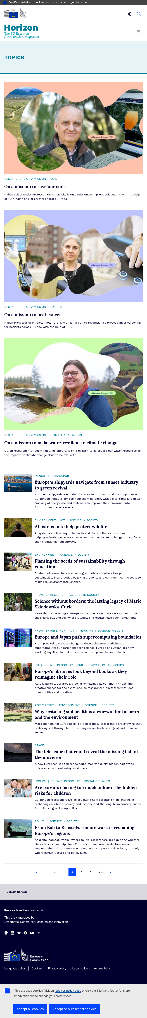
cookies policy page (68, 990)
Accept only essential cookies (74, 1009)
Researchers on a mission (25, 178)
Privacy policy (57, 968)
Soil (53, 178)
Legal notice (80, 968)
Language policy (15, 968)
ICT (62, 520)
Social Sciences (97, 781)
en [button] (130, 14)
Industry (42, 475)
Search (139, 14)
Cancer (56, 306)
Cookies (37, 968)
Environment (45, 520)
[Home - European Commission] (15, 12)
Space (39, 745)
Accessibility (102, 968)
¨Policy (40, 781)
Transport (62, 475)
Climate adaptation (66, 435)
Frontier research (50, 594)
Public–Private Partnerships (100, 665)
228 (101, 872)
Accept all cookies (30, 1009)
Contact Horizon (16, 891)
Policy (40, 821)
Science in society (83, 520)
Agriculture (45, 705)
